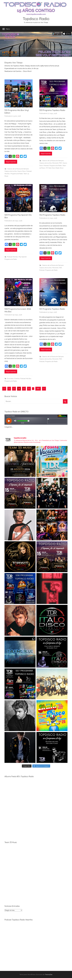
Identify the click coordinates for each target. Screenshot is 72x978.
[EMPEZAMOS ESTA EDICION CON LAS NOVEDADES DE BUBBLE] (20, 747)
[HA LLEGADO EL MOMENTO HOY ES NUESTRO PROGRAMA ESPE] (52, 556)
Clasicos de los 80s (10, 171)
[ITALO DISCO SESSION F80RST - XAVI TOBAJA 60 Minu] (52, 620)
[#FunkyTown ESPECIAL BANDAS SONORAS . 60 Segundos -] (20, 525)
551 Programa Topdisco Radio (52, 309)
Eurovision (10, 378)
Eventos (17, 378)
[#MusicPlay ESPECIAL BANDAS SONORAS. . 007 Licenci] (52, 525)
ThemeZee (48, 974)
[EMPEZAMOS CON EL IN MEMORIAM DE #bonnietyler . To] (20, 556)
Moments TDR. (57, 163)
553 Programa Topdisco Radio (52, 110)
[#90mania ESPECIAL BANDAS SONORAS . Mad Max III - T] (52, 493)
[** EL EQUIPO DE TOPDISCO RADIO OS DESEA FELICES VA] (52, 461)
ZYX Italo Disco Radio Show (54, 168)
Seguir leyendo (11, 162)
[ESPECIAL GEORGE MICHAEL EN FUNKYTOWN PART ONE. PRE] (20, 715)
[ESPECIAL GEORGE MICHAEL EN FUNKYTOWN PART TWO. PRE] (20, 620)
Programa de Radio (16, 173)
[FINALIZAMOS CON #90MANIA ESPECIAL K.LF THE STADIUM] (52, 588)
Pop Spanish (23, 257)
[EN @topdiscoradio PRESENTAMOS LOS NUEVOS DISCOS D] (52, 652)
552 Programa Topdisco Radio (52, 215)
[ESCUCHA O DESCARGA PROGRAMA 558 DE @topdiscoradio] (20, 588)
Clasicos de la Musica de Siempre (18, 169)
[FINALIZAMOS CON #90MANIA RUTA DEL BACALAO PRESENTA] (52, 683)
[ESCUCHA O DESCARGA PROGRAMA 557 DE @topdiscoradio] (20, 683)
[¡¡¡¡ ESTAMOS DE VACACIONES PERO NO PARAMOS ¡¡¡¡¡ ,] (20, 461)
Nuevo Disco (21, 171)
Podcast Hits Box (12, 257)
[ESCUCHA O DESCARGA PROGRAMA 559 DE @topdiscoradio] (20, 493)
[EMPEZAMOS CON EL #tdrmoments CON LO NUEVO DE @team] (20, 652)
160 (38, 388)
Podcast (46, 165)
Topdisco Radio (36, 18)
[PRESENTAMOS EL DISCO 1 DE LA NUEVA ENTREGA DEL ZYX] (52, 715)
